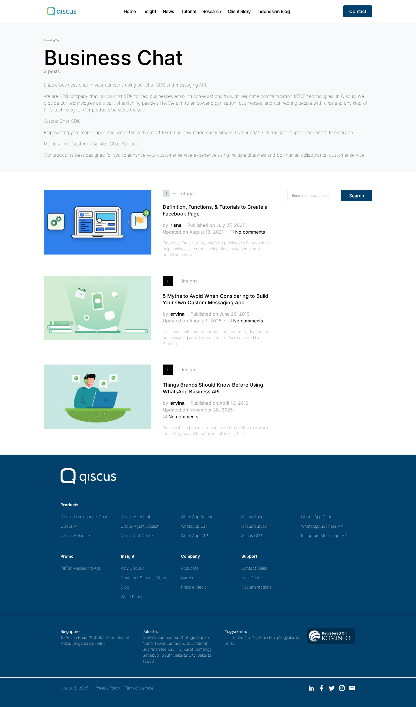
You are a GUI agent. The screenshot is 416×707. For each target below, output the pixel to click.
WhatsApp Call (194, 526)
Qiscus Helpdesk (76, 535)
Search (356, 196)
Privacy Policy (107, 688)
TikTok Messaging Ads (81, 568)
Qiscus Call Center (137, 535)
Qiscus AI (69, 526)
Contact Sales (254, 568)
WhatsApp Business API (322, 526)
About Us (189, 568)
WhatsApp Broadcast (200, 516)
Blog (125, 587)
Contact (357, 11)
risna (175, 225)
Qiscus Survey (254, 526)
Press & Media (194, 587)
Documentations (256, 587)
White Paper (132, 596)
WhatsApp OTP (194, 535)
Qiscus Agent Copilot (139, 526)
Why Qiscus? (132, 568)
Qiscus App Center (318, 516)
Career (187, 577)
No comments (250, 232)
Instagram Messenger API (324, 535)
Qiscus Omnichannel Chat (84, 516)
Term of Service (139, 688)
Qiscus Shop (252, 516)
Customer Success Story (143, 577)
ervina (177, 314)
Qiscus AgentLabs (137, 516)
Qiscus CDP (251, 535)
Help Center (252, 577)
